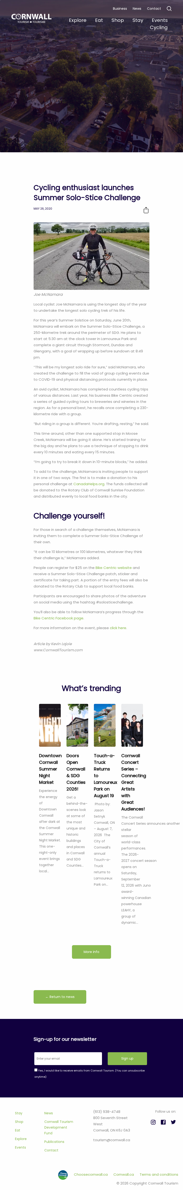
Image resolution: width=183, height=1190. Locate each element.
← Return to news (60, 996)
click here (118, 627)
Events (20, 1147)
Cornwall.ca (124, 1174)
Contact (154, 8)
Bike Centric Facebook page (58, 618)
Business (120, 8)
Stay (18, 1113)
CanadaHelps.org (88, 483)
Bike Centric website (114, 567)
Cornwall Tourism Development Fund (58, 1127)
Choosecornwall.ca (91, 1174)
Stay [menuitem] (137, 20)
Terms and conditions (159, 1174)
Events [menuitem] (160, 20)
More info (91, 951)
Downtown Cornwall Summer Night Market (50, 769)
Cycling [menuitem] (159, 27)
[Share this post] (146, 210)
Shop (19, 1121)
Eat (17, 1130)
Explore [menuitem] (77, 20)
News (137, 8)
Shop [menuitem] (118, 20)
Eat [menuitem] (99, 20)
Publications (54, 1141)
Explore (21, 1138)
